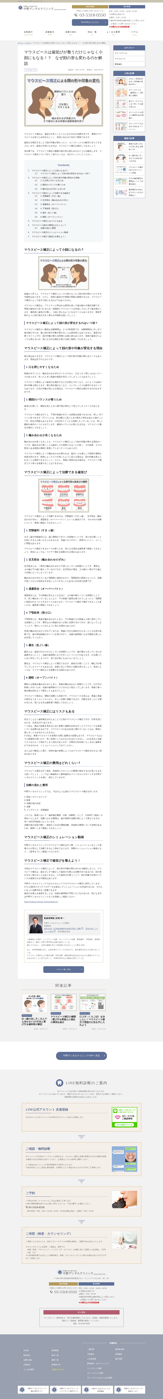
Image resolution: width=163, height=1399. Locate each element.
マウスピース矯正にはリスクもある (47, 221)
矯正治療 (118, 1359)
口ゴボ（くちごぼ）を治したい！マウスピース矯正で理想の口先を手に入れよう (92, 1020)
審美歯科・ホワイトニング (97, 1363)
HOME (26, 1350)
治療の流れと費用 (48, 228)
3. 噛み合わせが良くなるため (52, 189)
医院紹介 (27, 1355)
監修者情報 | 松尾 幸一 (54, 918)
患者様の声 (55, 1365)
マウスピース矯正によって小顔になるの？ (50, 170)
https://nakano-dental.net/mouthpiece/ (41, 902)
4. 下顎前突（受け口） (50, 208)
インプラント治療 (94, 1368)
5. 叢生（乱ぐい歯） (49, 213)
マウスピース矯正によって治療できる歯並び (51, 193)
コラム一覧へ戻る (64, 969)
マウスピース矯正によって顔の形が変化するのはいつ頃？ (65, 173)
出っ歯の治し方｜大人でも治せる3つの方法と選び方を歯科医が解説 (34, 1021)
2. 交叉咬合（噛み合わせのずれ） (54, 200)
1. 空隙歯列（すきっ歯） (51, 196)
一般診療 (90, 1349)
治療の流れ (27, 1360)
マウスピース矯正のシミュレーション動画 (50, 232)
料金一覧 (55, 1355)
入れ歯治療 (91, 1359)
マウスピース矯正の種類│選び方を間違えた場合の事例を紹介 (63, 1019)
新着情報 (55, 1350)
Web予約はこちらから (90, 22)
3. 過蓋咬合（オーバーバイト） (53, 204)
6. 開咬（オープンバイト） (52, 217)
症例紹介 (27, 1365)
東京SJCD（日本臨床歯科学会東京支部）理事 (62, 929)
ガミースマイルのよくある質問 (99, 1378)
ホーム (20, 43)
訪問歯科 (118, 1354)
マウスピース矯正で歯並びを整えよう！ (49, 236)
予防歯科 (90, 1354)
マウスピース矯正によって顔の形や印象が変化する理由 (56, 178)
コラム (28, 43)
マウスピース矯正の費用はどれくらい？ (49, 225)
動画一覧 (55, 1360)
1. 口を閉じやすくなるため (52, 180)
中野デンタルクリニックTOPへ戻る (81, 1055)
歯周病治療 (119, 1349)
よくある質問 (28, 1369)
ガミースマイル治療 (95, 1373)
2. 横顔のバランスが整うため (52, 185)
